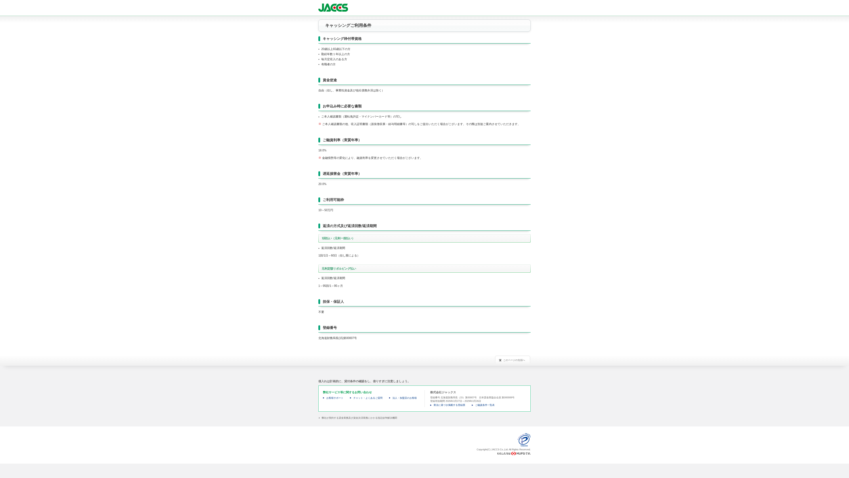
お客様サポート (334, 398)
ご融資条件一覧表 (485, 405)
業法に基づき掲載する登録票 (449, 405)
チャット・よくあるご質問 (367, 398)
